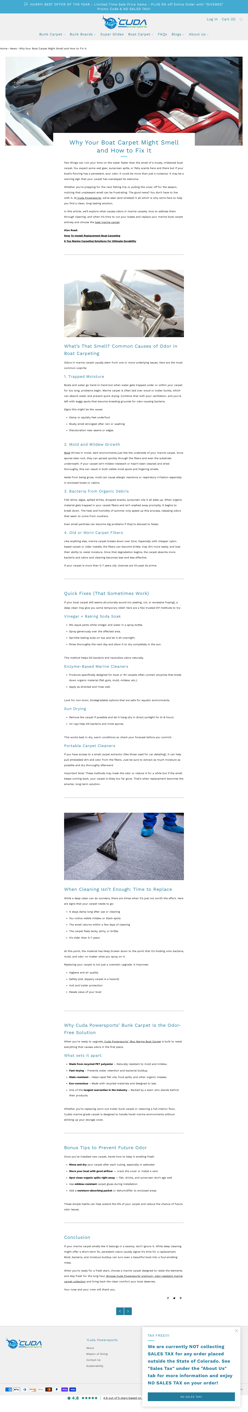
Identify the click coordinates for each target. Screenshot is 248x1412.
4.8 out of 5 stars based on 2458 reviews (132, 1398)
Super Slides (112, 34)
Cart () (229, 19)
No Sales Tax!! (191, 1396)
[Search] (241, 19)
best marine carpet (107, 222)
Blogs (176, 34)
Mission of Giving (97, 1353)
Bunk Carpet (50, 34)
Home (3, 48)
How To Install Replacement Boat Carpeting (92, 235)
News (13, 48)
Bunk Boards (81, 34)
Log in (212, 19)
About (90, 1347)
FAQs (162, 34)
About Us (197, 34)
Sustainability (94, 1365)
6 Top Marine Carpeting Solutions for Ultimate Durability (100, 241)
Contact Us (93, 1359)
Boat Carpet (139, 34)
